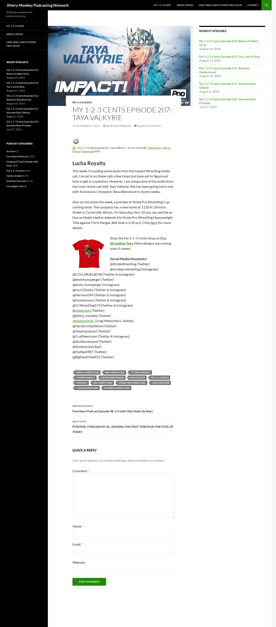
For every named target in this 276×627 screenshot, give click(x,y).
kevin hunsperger (112, 377)
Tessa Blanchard (87, 387)
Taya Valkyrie (160, 382)
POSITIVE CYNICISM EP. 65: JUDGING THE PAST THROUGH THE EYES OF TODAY (122, 427)
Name (77, 526)
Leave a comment (149, 125)
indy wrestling (115, 372)
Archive (10, 151)
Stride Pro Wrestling (132, 382)
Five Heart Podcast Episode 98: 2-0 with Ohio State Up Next (112, 408)
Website (78, 562)
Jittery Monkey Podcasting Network (37, 5)
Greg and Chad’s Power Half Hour (220, 5)
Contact (253, 5)
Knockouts (137, 377)
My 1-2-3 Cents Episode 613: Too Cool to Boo (229, 56)
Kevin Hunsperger (118, 125)
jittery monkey (141, 372)
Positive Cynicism (16, 181)
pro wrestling (102, 382)
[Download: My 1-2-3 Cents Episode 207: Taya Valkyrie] (74, 147)
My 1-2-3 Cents (162, 5)
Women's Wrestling (117, 387)
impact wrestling (87, 372)
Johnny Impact (85, 377)
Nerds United (185, 5)
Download (88, 151)
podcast (81, 382)
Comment (80, 471)
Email (77, 544)
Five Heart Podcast (17, 156)
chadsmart (83, 310)
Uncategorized (14, 186)
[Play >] (75, 141)
